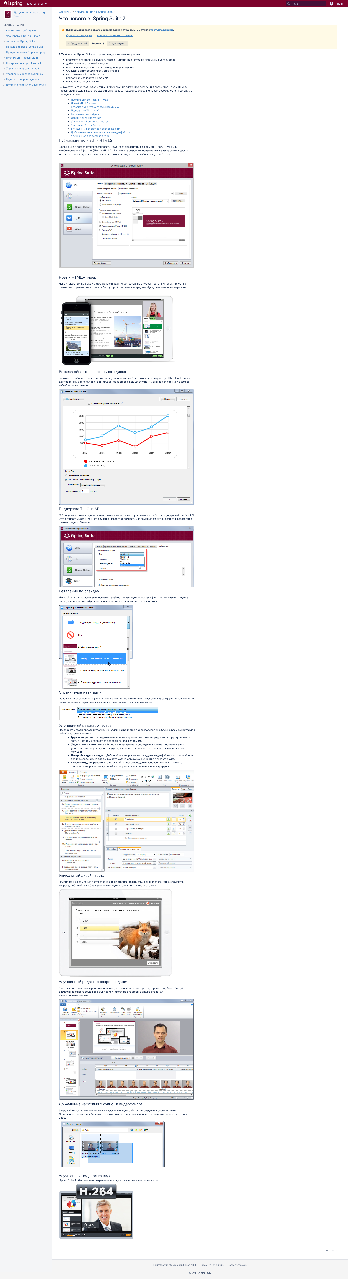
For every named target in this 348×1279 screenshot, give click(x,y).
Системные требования (21, 30)
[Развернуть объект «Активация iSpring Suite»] (4, 41)
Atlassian (199, 1273)
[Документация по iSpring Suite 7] (8, 14)
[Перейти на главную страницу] (13, 3)
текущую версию (161, 29)
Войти (340, 3)
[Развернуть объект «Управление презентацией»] (4, 68)
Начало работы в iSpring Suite (24, 46)
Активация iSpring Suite (20, 41)
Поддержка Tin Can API (85, 110)
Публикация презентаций (22, 57)
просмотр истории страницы (115, 35)
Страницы (65, 11)
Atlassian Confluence (179, 1265)
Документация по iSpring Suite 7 (95, 11)
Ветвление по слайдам (85, 114)
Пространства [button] (35, 3)
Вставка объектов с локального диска (95, 106)
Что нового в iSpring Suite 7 (23, 35)
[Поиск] (288, 3)
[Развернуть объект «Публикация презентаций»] (4, 57)
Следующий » (117, 43)
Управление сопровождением (25, 73)
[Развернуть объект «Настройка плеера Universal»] (4, 63)
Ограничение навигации (86, 117)
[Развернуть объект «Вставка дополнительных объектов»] (4, 84)
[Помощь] (331, 3)
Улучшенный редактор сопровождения (95, 128)
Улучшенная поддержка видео (90, 135)
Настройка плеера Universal (23, 63)
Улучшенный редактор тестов (90, 121)
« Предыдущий (77, 43)
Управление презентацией (22, 68)
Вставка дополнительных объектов (28, 84)
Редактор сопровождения (22, 79)
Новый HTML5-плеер (84, 103)
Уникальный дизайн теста (87, 125)
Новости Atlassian (237, 1265)
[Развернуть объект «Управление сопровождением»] (4, 74)
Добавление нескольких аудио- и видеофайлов (100, 132)
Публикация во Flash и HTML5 (89, 99)
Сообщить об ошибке (212, 1265)
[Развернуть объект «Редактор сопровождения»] (4, 79)
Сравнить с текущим (79, 35)
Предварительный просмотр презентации (32, 52)
